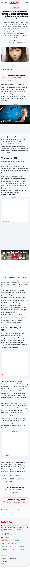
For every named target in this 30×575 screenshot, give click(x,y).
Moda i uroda (16, 543)
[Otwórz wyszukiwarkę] (23, 2)
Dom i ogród (6, 543)
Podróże (22, 546)
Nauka (11, 552)
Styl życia (21, 549)
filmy (10, 475)
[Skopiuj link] (18, 509)
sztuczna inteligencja (8, 481)
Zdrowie (5, 546)
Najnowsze (6, 540)
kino (23, 475)
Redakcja (6, 561)
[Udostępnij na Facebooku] (11, 509)
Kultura (5, 549)
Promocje (12, 549)
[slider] (7, 121)
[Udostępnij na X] (14, 509)
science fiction (20, 478)
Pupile (5, 552)
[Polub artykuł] (25, 42)
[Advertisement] (15, 210)
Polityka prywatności (9, 558)
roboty (4, 478)
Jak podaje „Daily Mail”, (9, 137)
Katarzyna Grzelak (13, 40)
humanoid (16, 475)
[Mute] (3, 121)
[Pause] (1, 121)
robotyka (11, 478)
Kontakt (5, 564)
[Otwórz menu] (27, 2)
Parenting (13, 546)
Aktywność (16, 540)
